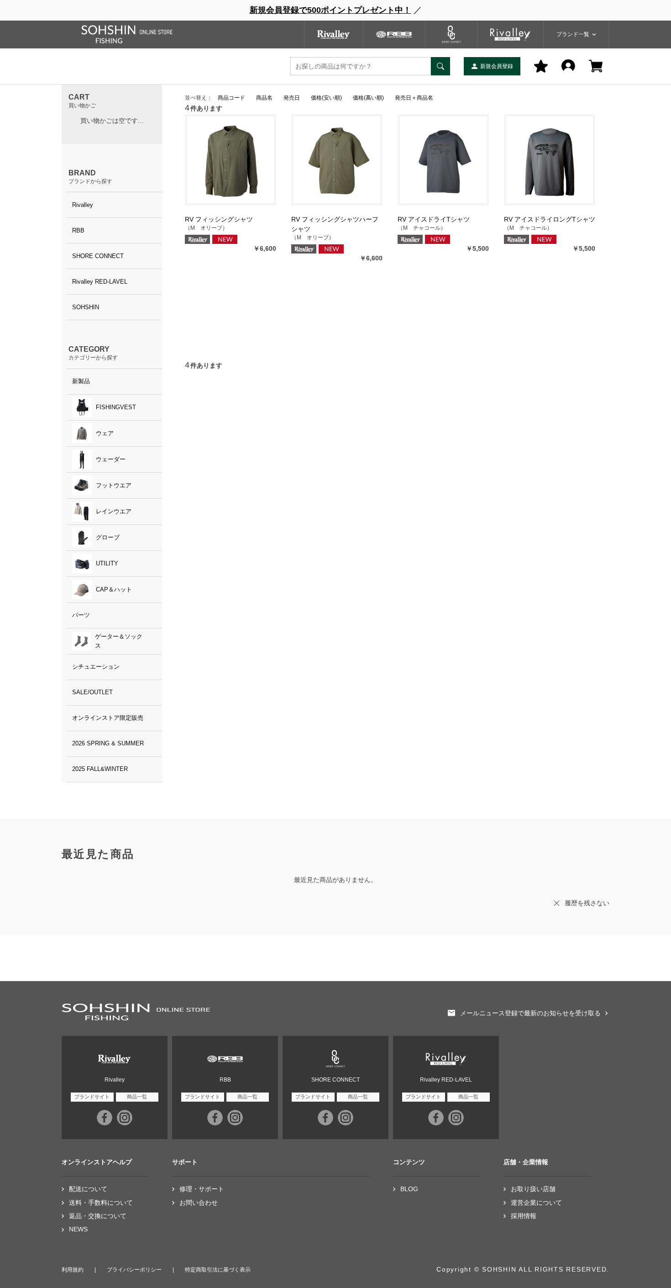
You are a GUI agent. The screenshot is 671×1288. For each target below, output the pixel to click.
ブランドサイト (92, 1096)
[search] (440, 66)
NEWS (78, 1229)
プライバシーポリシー (134, 1270)
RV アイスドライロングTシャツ (549, 219)
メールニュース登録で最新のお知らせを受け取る (530, 1013)
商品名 (264, 98)
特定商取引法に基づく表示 (218, 1270)
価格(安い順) (326, 98)
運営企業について (536, 1202)
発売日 (291, 98)
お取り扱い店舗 (533, 1189)
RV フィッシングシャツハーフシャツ (334, 224)
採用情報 (523, 1216)
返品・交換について (97, 1216)
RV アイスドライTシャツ (434, 219)
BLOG (409, 1189)
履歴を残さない (587, 903)
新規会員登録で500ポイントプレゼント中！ (330, 10)
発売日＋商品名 (414, 98)
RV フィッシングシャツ (219, 219)
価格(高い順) (368, 98)
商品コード (231, 98)
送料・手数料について (101, 1202)
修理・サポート (201, 1189)
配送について (88, 1189)
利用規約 (73, 1270)
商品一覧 (137, 1096)
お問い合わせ (198, 1202)
